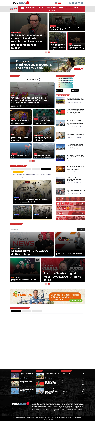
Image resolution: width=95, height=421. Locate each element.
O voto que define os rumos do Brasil (20, 156)
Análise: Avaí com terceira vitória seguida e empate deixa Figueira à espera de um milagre (26, 375)
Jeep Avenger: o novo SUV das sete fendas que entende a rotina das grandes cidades (75, 99)
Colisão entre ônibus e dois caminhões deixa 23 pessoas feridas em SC (74, 179)
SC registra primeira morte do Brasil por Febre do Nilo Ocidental (76, 47)
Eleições (13, 32)
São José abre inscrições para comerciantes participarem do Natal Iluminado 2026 (20, 122)
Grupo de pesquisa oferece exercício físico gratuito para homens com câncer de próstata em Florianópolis (52, 391)
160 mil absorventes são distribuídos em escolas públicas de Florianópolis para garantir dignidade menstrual (30, 100)
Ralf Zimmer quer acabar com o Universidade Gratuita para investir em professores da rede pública (26, 41)
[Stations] (82, 3)
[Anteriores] (46, 52)
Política (18, 32)
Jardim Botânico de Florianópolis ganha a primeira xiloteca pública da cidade (75, 134)
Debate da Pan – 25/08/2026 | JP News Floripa (23, 280)
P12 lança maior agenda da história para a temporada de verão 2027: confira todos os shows (75, 168)
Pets (13, 134)
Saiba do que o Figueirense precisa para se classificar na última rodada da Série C (42, 122)
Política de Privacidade (47, 419)
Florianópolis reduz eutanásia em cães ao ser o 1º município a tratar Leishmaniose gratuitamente (20, 138)
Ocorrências (53, 42)
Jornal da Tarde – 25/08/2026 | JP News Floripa (69, 254)
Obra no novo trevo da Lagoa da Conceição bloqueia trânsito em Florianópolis (75, 146)
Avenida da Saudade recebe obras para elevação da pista (42, 156)
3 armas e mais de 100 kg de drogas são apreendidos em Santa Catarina (42, 139)
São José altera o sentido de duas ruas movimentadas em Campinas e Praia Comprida (76, 190)
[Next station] (70, 3)
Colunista (20, 172)
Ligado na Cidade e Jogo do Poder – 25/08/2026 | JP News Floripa (62, 276)
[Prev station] (76, 3)
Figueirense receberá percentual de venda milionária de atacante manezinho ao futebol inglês (75, 111)
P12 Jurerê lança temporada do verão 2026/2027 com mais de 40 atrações (75, 157)
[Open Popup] (79, 3)
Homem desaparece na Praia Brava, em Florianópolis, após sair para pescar (57, 46)
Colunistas (16, 197)
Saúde (70, 43)
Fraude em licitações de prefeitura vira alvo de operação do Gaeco (64, 28)
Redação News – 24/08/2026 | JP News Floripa (30, 252)
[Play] (73, 3)
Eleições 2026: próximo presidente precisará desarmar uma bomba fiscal (27, 382)
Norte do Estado (38, 135)
